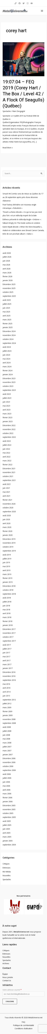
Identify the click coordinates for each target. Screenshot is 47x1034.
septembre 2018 (9, 594)
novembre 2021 (9, 472)
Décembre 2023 (9, 378)
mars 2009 (7, 707)
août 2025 (7, 300)
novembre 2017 (9, 633)
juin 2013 (6, 696)
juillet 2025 (7, 304)
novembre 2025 (9, 288)
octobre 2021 (8, 476)
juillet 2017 (7, 649)
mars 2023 (7, 413)
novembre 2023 (9, 382)
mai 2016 (6, 684)
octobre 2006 (8, 766)
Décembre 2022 (9, 425)
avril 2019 (6, 570)
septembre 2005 (9, 817)
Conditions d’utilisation (23, 1028)
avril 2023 (6, 409)
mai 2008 (6, 739)
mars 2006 (7, 793)
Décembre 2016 (9, 672)
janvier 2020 (8, 535)
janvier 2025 (8, 327)
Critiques (6, 864)
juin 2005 (6, 829)
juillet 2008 (7, 731)
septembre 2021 (9, 480)
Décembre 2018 (9, 586)
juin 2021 (6, 488)
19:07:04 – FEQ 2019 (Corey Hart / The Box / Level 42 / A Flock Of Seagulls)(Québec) (23, 94)
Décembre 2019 (9, 539)
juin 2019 (6, 562)
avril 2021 (6, 496)
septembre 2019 (9, 551)
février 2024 (7, 370)
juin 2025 (6, 308)
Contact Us (7, 980)
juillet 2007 (7, 746)
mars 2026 (7, 272)
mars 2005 (7, 837)
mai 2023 (6, 406)
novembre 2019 (9, 543)
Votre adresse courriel (12, 990)
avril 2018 (6, 613)
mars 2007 (7, 750)
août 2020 (7, 515)
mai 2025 (6, 311)
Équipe (5, 974)
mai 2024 (6, 359)
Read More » (8, 147)
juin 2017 (6, 652)
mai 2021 (6, 492)
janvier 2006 (8, 801)
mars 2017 (7, 664)
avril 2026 (6, 268)
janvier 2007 (8, 754)
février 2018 (7, 621)
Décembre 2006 (9, 758)
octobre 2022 (8, 433)
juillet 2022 (7, 445)
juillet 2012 (7, 703)
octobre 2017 (8, 637)
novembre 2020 (9, 504)
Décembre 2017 (9, 629)
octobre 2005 (8, 813)
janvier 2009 (8, 715)
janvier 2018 (8, 625)
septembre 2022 (9, 437)
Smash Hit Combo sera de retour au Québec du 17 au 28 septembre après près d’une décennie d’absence (23, 197)
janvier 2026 (8, 280)
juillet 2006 (7, 778)
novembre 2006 (9, 762)
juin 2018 (6, 605)
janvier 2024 (8, 374)
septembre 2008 (9, 723)
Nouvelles (7, 875)
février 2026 (7, 276)
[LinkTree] (16, 3)
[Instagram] (28, 3)
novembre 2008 (9, 719)
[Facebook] (20, 3)
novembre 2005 (9, 809)
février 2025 (7, 323)
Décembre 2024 (9, 331)
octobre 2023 (8, 386)
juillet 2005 (7, 825)
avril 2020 (6, 523)
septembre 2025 (9, 296)
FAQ (23, 1022)
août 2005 (7, 821)
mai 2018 (6, 609)
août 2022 (7, 441)
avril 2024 (6, 362)
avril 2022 (6, 456)
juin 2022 (6, 449)
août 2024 (7, 347)
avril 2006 (6, 790)
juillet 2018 (7, 601)
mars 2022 (7, 460)
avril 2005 (6, 833)
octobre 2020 (8, 507)
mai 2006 (6, 786)
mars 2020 (7, 527)
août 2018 (7, 597)
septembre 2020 (9, 511)
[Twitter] (24, 3)
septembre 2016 (9, 680)
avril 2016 (6, 688)
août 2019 (7, 554)
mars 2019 (7, 574)
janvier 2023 (8, 421)
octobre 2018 (8, 590)
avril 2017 (6, 660)
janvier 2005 (8, 840)
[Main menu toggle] (42, 10)
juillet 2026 (7, 257)
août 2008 (7, 727)
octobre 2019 (8, 547)
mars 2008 (7, 742)
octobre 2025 (8, 292)
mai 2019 (6, 566)
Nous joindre (8, 977)
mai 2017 (6, 656)
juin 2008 (6, 735)
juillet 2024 (7, 351)
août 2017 (7, 645)
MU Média (7, 871)
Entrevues (6, 867)
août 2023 (7, 394)
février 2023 (7, 417)
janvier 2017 (8, 668)
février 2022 (7, 464)
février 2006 (7, 797)
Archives (6, 963)
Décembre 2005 (9, 805)
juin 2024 (6, 355)
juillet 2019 (7, 558)
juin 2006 (6, 782)
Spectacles (7, 111)
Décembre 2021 (9, 468)
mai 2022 (6, 453)
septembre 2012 (9, 699)
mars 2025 (7, 319)
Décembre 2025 (9, 284)
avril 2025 (6, 315)
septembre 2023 (9, 390)
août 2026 (7, 253)
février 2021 (7, 500)
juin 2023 (6, 402)
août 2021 (7, 484)
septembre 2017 (9, 641)
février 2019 (7, 578)
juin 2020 (6, 519)
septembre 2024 (9, 343)
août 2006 (7, 774)
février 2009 (7, 711)
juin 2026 (6, 261)
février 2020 (7, 531)
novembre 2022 (9, 429)
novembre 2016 (9, 676)
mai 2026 (6, 264)
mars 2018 (7, 617)
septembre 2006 (9, 770)
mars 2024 (7, 366)
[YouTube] (32, 3)
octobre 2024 (8, 339)
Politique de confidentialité (23, 1025)
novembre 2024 (9, 335)
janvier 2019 (8, 582)
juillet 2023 (7, 398)
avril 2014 (6, 692)
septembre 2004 (9, 844)
